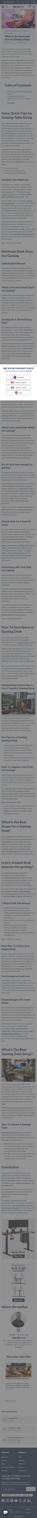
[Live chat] (5, 1512)
